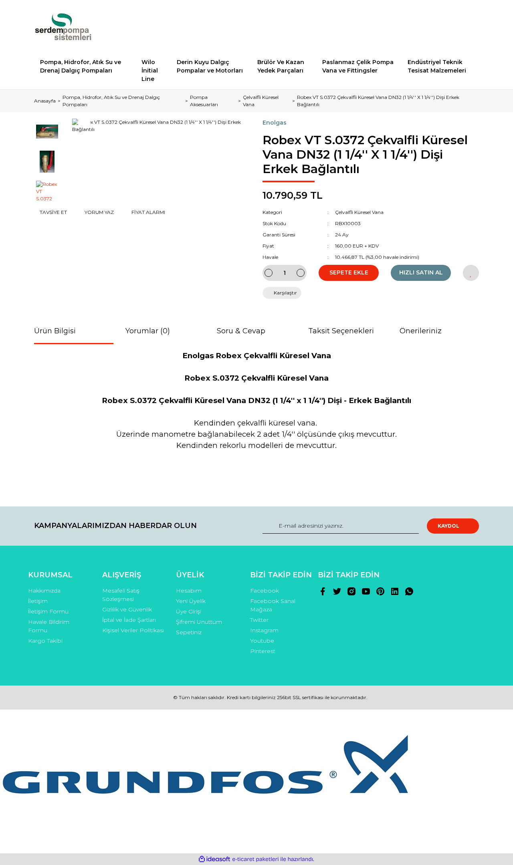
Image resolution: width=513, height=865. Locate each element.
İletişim (38, 601)
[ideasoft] (214, 859)
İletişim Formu (48, 611)
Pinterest (262, 651)
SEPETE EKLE (348, 272)
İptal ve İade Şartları (129, 619)
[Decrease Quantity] (269, 273)
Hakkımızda (44, 590)
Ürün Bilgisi (55, 331)
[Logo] (63, 26)
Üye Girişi (188, 611)
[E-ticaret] (255, 859)
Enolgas (275, 122)
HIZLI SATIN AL (421, 272)
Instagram (264, 630)
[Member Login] (428, 25)
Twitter (259, 619)
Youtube (262, 640)
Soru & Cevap (241, 331)
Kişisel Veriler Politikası (133, 630)
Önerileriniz (421, 331)
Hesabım (189, 590)
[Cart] (469, 25)
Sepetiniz (189, 632)
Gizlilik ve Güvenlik (127, 609)
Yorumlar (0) (147, 331)
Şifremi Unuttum (199, 621)
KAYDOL (448, 526)
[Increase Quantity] (301, 273)
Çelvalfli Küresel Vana (359, 212)
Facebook (264, 590)
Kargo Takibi (45, 640)
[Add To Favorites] (471, 273)
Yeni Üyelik (191, 601)
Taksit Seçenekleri (341, 331)
